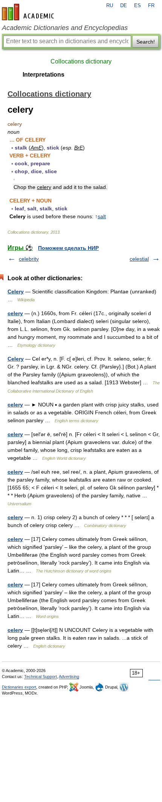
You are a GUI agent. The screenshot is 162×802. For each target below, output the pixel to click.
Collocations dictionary (81, 61)
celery (15, 313)
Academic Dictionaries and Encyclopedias (65, 28)
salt (102, 216)
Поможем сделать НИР (68, 248)
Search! (145, 42)
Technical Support (40, 676)
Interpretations (43, 74)
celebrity (29, 259)
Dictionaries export (19, 687)
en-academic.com (29, 12)
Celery (16, 291)
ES (137, 5)
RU (109, 5)
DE (123, 5)
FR (151, 5)
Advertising (69, 676)
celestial (139, 259)
